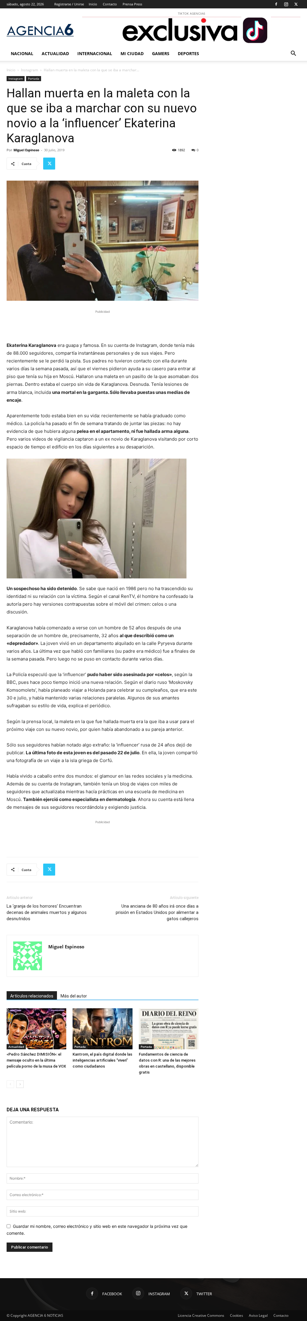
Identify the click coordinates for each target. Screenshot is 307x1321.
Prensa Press (132, 4)
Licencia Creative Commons (201, 1315)
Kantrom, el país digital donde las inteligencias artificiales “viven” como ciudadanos (102, 1060)
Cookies (236, 1315)
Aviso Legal (258, 1315)
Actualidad (55, 53)
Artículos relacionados (31, 996)
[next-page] (20, 1084)
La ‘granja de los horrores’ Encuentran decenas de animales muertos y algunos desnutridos (47, 912)
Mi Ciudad (132, 53)
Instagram (29, 69)
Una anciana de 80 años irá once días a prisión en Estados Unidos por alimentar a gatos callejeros (157, 912)
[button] (293, 54)
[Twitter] (295, 4)
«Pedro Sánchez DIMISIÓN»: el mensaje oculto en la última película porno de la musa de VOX (36, 1060)
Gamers (160, 53)
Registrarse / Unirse (69, 4)
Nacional (22, 53)
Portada (33, 78)
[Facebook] (276, 4)
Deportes (188, 53)
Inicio (93, 4)
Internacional (94, 53)
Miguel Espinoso (26, 150)
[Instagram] (286, 4)
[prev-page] (10, 1084)
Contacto (110, 4)
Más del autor (74, 996)
